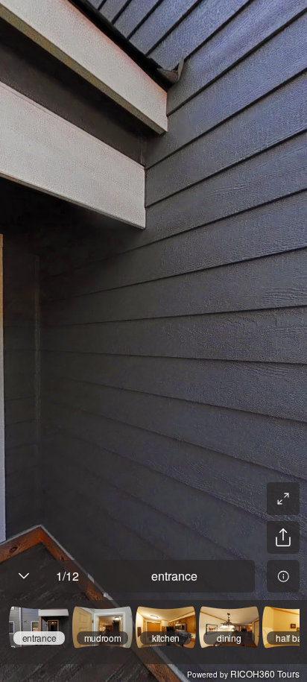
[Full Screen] (283, 498)
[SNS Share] (283, 537)
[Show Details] (283, 576)
